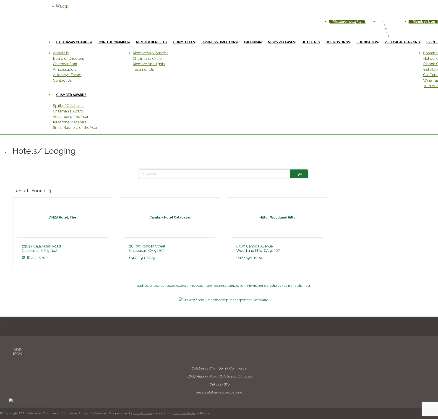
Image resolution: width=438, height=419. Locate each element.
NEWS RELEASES (281, 42)
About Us (61, 53)
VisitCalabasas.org (402, 42)
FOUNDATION (367, 42)
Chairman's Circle (147, 58)
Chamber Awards (71, 95)
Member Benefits (151, 42)
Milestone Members (69, 122)
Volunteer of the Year (70, 117)
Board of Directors (68, 58)
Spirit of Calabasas (68, 106)
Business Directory (219, 42)
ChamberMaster (184, 413)
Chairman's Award (68, 111)
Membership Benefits (150, 53)
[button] (413, 190)
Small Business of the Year (75, 127)
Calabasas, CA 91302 (219, 376)
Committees (184, 42)
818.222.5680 (219, 384)
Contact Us (62, 80)
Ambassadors (64, 69)
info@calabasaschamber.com (219, 392)
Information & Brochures (264, 285)
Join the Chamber (114, 42)
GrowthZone (142, 413)
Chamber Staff (65, 64)
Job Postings (338, 42)
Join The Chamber (297, 285)
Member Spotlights (149, 64)
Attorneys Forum (67, 75)
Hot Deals (311, 42)
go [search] (299, 173)
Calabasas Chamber (74, 42)
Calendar (252, 42)
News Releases (176, 285)
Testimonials (143, 69)
